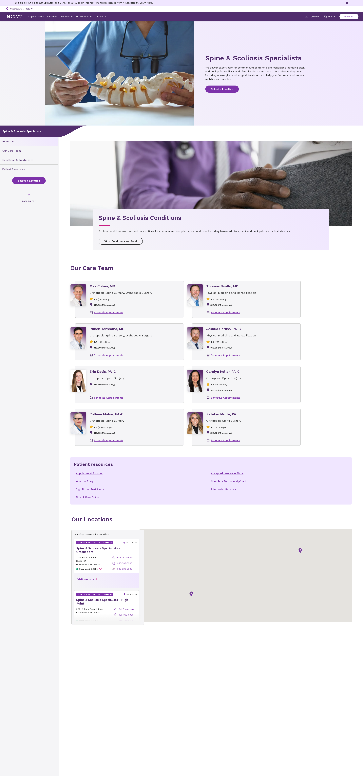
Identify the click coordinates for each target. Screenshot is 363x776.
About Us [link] (8, 141)
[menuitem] (29, 141)
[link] (29, 180)
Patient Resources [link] (13, 169)
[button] (300, 550)
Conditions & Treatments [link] (17, 159)
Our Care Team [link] (11, 150)
